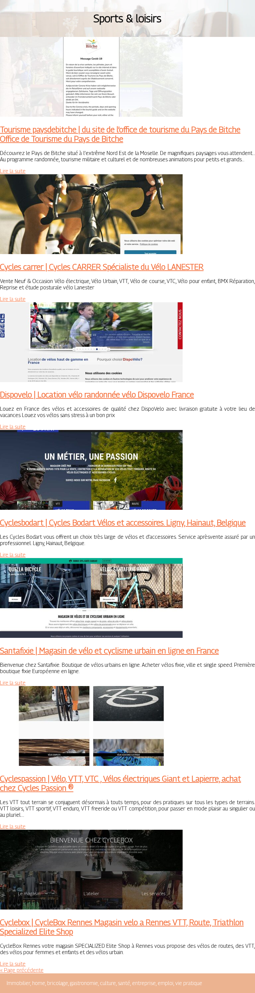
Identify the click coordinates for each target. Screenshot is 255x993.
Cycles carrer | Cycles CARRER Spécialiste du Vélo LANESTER (102, 266)
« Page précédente (21, 970)
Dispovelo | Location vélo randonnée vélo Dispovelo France (97, 394)
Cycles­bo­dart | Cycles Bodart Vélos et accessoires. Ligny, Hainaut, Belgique (123, 522)
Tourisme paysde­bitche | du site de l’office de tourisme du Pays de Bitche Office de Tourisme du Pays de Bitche (120, 134)
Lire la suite (13, 171)
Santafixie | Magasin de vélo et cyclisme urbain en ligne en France (109, 650)
